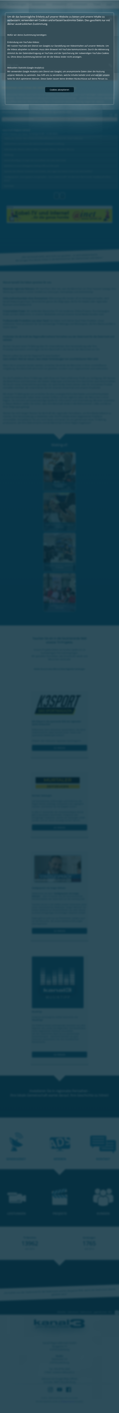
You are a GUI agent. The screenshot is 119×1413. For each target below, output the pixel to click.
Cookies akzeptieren (59, 89)
